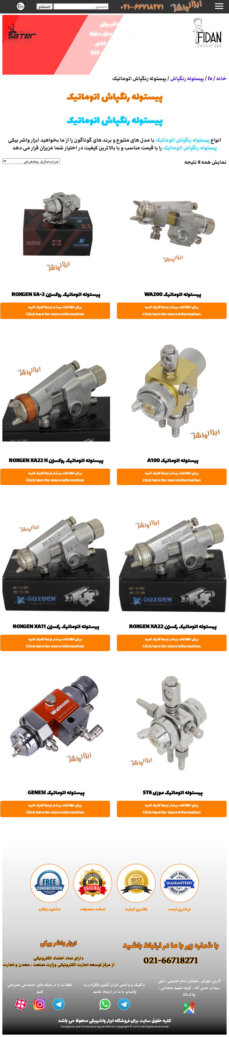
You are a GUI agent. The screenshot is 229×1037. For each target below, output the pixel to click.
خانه (221, 78)
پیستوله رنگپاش (187, 78)
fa (210, 78)
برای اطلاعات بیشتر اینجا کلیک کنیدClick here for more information (172, 311)
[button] (44, 6)
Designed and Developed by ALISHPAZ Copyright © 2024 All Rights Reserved (114, 1027)
